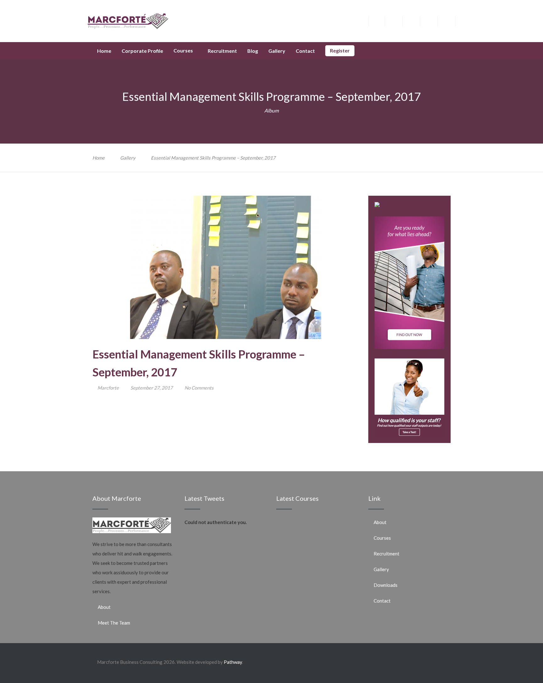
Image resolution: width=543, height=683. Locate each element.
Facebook (381, 20)
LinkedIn (433, 20)
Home (98, 158)
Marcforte (108, 388)
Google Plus (416, 22)
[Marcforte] (128, 20)
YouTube (451, 20)
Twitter (398, 20)
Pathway (233, 662)
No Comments (199, 388)
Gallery (127, 158)
